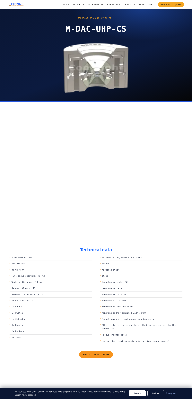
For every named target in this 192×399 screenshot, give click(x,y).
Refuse (155, 393)
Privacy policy (172, 393)
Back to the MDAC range (96, 354)
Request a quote (171, 4)
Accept (137, 393)
